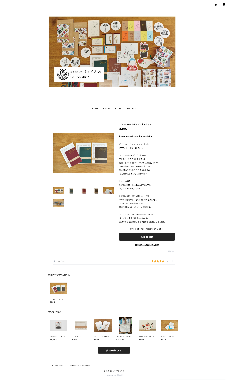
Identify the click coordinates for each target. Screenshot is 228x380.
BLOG (118, 108)
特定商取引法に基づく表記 (80, 366)
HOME (95, 108)
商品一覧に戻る (114, 350)
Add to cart (147, 236)
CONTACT (131, 108)
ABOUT (106, 108)
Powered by (111, 375)
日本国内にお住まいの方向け (147, 245)
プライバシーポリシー (58, 366)
